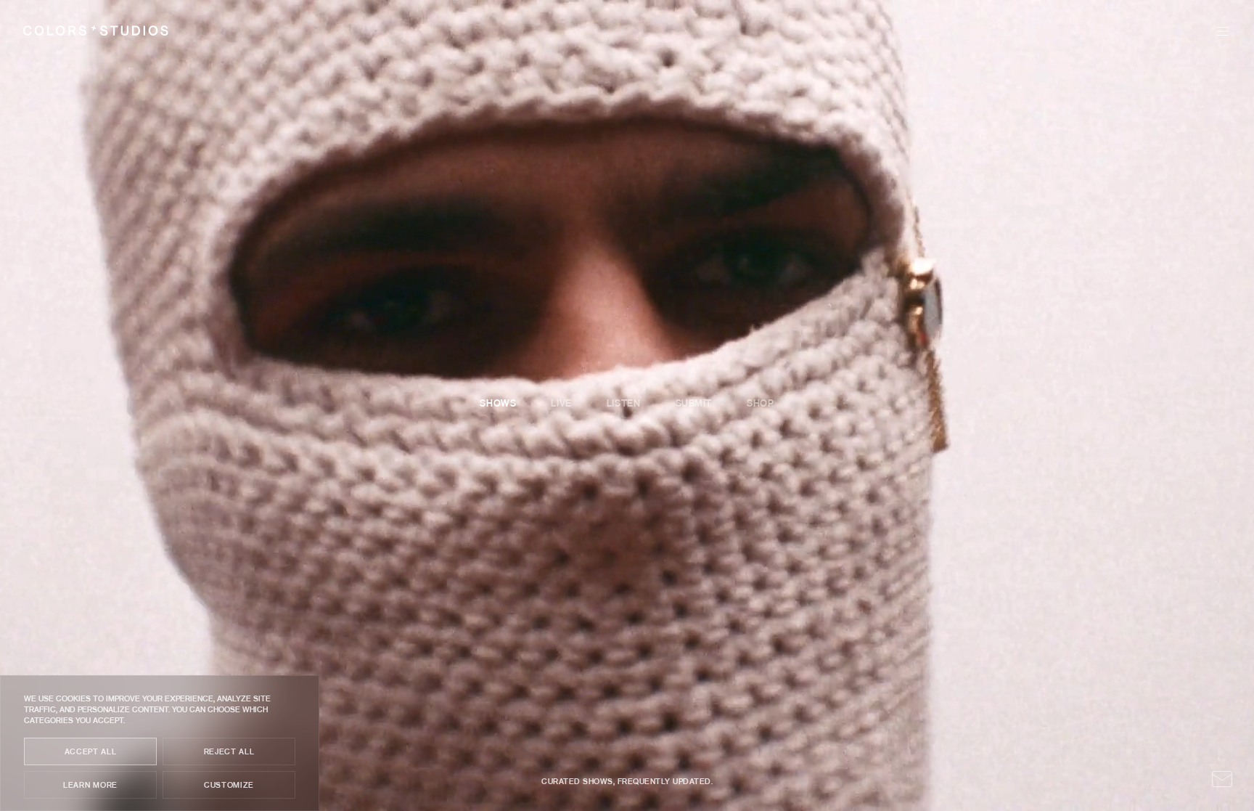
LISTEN (1124, 31)
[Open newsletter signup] (1222, 779)
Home (965, 31)
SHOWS (1022, 31)
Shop (1178, 31)
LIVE (1074, 31)
